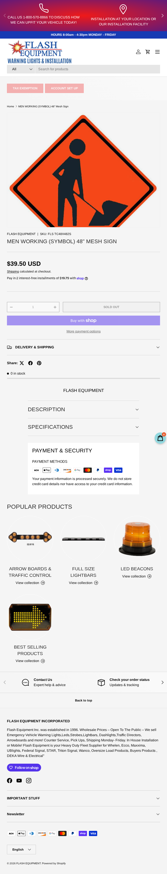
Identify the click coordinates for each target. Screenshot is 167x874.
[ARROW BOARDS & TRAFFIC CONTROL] (30, 539)
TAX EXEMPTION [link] (25, 88)
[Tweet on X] (21, 363)
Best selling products (30, 650)
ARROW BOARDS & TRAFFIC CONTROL (30, 572)
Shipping (13, 271)
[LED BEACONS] (137, 539)
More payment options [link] (84, 331)
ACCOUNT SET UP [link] (64, 88)
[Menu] (157, 52)
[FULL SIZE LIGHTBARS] (83, 539)
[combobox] (83, 69)
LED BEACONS (137, 568)
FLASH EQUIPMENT (21, 234)
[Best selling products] (30, 617)
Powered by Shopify (54, 863)
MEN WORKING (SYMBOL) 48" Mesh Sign (43, 106)
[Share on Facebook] (30, 363)
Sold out (111, 307)
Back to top (83, 700)
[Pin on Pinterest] (39, 363)
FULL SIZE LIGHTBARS (83, 572)
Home (10, 106)
